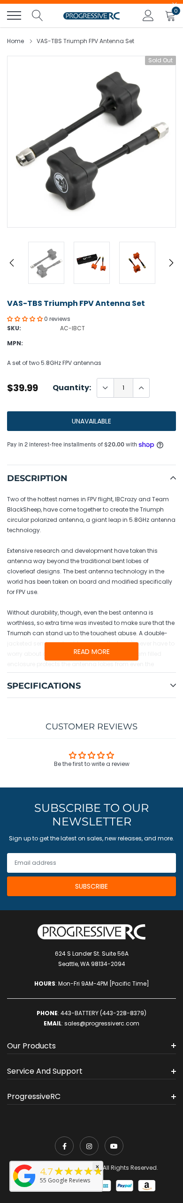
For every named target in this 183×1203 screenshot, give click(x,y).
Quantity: (72, 388)
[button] (25, 319)
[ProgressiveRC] (24, 1188)
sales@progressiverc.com (101, 1023)
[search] (37, 15)
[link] (64, 1145)
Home (15, 41)
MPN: (15, 343)
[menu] (14, 15)
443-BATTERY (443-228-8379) (103, 1013)
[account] (148, 15)
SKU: (14, 328)
